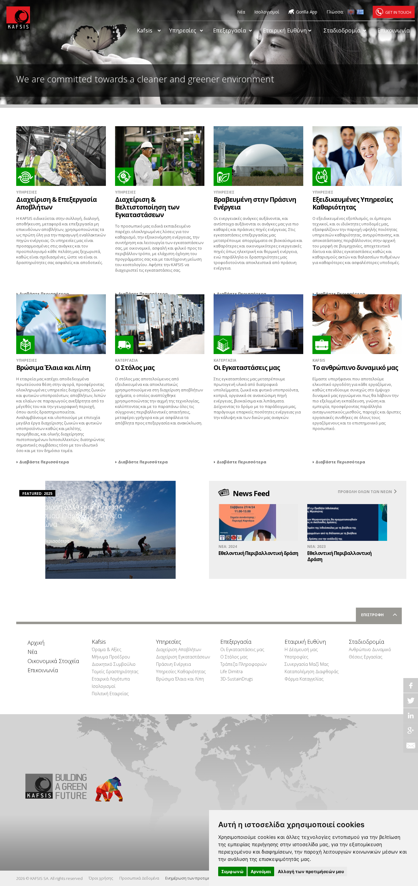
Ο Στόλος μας (234, 657)
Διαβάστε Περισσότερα (44, 293)
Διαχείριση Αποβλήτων (178, 649)
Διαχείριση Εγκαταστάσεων (180, 657)
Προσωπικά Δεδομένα (139, 878)
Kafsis (144, 30)
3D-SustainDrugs (236, 679)
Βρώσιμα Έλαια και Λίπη (180, 679)
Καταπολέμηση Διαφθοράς (309, 671)
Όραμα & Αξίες (106, 649)
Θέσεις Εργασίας (365, 657)
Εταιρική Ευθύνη (285, 30)
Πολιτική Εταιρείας (110, 693)
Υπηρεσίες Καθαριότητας (180, 671)
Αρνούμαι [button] (261, 871)
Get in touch (398, 12)
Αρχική (36, 642)
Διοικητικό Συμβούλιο (114, 664)
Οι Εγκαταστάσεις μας (242, 649)
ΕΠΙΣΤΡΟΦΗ (372, 614)
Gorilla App (306, 12)
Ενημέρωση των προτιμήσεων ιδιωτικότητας (206, 878)
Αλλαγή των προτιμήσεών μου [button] (311, 871)
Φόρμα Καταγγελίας (304, 679)
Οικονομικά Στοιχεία (52, 661)
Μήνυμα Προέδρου (111, 657)
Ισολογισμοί (266, 12)
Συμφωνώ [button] (232, 871)
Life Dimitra (231, 671)
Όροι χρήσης (101, 878)
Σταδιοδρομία (341, 30)
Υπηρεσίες (182, 30)
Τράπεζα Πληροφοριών (243, 664)
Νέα (241, 12)
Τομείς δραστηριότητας (115, 671)
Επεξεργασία (229, 30)
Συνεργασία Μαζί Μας (307, 664)
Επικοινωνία (393, 30)
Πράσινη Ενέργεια (173, 664)
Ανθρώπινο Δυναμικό (370, 649)
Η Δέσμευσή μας (301, 649)
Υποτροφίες (296, 657)
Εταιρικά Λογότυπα (111, 679)
